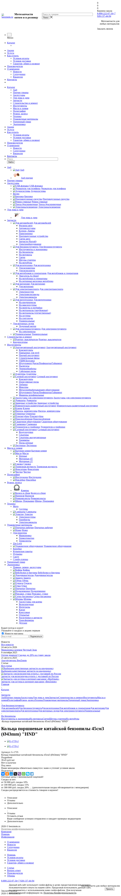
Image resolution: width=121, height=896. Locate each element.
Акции (10, 50)
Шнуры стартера (57, 718)
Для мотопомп (97, 708)
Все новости (7, 644)
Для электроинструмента (71, 711)
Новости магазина (13, 633)
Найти (11, 162)
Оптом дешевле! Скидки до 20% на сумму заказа (25, 655)
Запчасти (17, 100)
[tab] (60, 757)
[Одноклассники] (7, 774)
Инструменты (20, 105)
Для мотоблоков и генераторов (74, 708)
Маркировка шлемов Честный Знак (19, 650)
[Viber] (19, 774)
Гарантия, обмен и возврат (26, 63)
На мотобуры (72, 718)
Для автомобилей (10, 708)
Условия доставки (22, 61)
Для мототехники (29, 711)
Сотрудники (19, 74)
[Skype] (28, 774)
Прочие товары (20, 92)
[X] (15, 774)
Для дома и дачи (21, 98)
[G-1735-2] (13, 741)
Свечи (46, 718)
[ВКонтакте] (3, 774)
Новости (17, 71)
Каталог (11, 43)
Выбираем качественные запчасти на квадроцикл (26, 671)
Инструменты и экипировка (15, 718)
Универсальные (92, 711)
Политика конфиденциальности (17, 829)
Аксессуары (19, 95)
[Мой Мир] (11, 774)
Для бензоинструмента (30, 708)
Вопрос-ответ (14, 870)
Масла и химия (20, 108)
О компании (13, 69)
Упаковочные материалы (25, 119)
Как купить (13, 55)
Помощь (5, 834)
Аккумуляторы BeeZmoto (14, 660)
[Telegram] (32, 774)
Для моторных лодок (48, 711)
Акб (15, 90)
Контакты (12, 79)
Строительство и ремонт (25, 103)
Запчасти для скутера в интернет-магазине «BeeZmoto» (29, 681)
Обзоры (11, 876)
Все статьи (6, 665)
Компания (6, 831)
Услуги (10, 53)
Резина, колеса (20, 113)
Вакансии (18, 77)
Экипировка (19, 124)
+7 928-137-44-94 (106, 14)
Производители (15, 66)
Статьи (10, 868)
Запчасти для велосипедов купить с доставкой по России (30, 676)
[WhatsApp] (23, 774)
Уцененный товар (22, 121)
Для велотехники (50, 708)
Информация (7, 837)
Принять (109, 889)
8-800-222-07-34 (105, 13)
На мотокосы (36, 718)
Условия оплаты (21, 58)
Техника (17, 116)
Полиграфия (19, 111)
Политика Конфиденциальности (60, 893)
